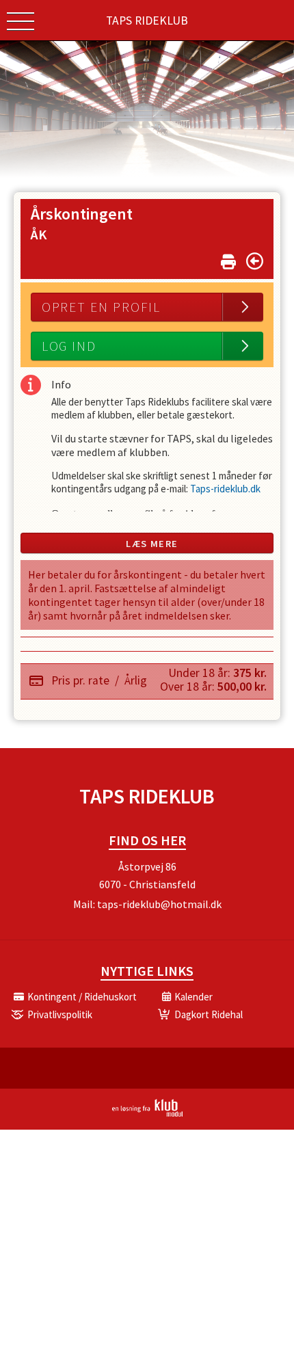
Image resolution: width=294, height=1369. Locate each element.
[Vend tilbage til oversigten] (254, 261)
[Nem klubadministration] (147, 1114)
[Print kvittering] (228, 258)
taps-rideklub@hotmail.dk (159, 904)
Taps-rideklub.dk (225, 488)
